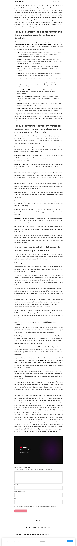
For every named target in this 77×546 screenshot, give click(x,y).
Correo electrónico (20, 491)
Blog (59, 1)
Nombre (16, 484)
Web (15, 498)
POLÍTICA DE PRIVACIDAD (37, 527)
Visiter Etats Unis (19, 1)
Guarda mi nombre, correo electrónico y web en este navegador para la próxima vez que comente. (36, 506)
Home (53, 1)
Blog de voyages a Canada (21, 534)
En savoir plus (42, 541)
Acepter (70, 541)
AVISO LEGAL (38, 520)
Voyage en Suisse (45, 534)
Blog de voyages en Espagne (34, 534)
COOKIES (28, 527)
